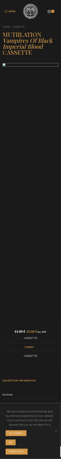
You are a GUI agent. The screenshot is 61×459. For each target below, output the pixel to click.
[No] (56, 431)
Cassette (19, 26)
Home (6, 26)
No (10, 442)
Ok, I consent (16, 433)
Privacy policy (16, 451)
